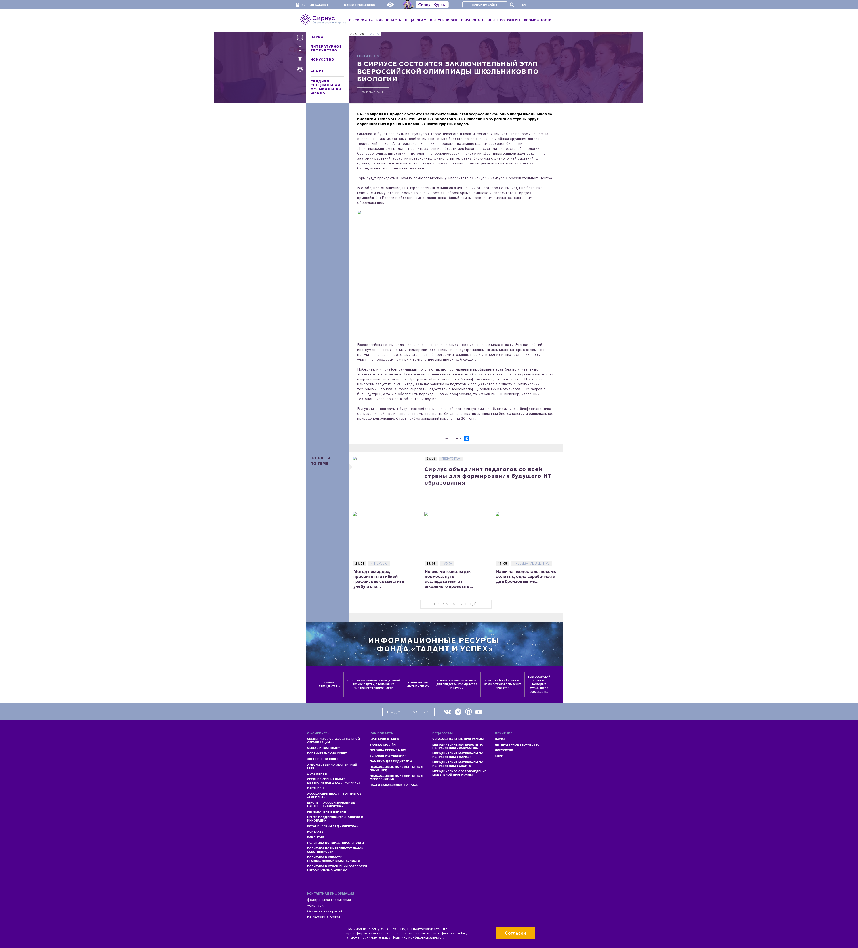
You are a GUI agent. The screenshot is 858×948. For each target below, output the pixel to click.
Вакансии (315, 837)
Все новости (373, 92)
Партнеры (315, 788)
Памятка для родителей (391, 761)
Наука (317, 37)
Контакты (315, 831)
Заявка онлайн (383, 744)
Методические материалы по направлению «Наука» (457, 755)
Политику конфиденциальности (418, 937)
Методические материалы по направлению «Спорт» (457, 764)
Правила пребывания (388, 750)
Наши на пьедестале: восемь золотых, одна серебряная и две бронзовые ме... (526, 576)
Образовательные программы (458, 739)
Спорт (317, 71)
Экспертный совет (323, 759)
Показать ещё (456, 604)
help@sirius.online (359, 5)
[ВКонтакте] (466, 438)
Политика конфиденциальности (335, 843)
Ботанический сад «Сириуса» (332, 826)
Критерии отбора (384, 739)
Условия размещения (388, 755)
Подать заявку (408, 712)
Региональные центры (326, 811)
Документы (317, 773)
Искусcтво (504, 750)
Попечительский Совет (327, 753)
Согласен (515, 933)
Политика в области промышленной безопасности (333, 859)
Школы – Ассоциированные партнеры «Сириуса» (331, 804)
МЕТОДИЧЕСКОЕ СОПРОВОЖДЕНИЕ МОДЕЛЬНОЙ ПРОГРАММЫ (459, 773)
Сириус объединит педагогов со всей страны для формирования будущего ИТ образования (488, 476)
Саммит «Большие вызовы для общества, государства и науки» (456, 684)
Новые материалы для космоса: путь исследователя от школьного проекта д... (449, 579)
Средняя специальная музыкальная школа (326, 87)
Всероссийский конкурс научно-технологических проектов (502, 684)
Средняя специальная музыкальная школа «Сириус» (333, 781)
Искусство (322, 59)
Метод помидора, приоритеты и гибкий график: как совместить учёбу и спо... (378, 579)
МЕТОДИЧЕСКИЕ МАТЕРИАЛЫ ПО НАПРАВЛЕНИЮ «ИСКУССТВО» (457, 746)
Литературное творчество (326, 48)
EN (524, 4)
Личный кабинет (315, 5)
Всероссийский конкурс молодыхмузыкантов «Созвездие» (539, 684)
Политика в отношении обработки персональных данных (337, 868)
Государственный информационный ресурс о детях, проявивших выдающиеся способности (373, 684)
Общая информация (324, 748)
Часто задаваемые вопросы (394, 784)
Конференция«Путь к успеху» (418, 684)
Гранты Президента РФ (329, 684)
